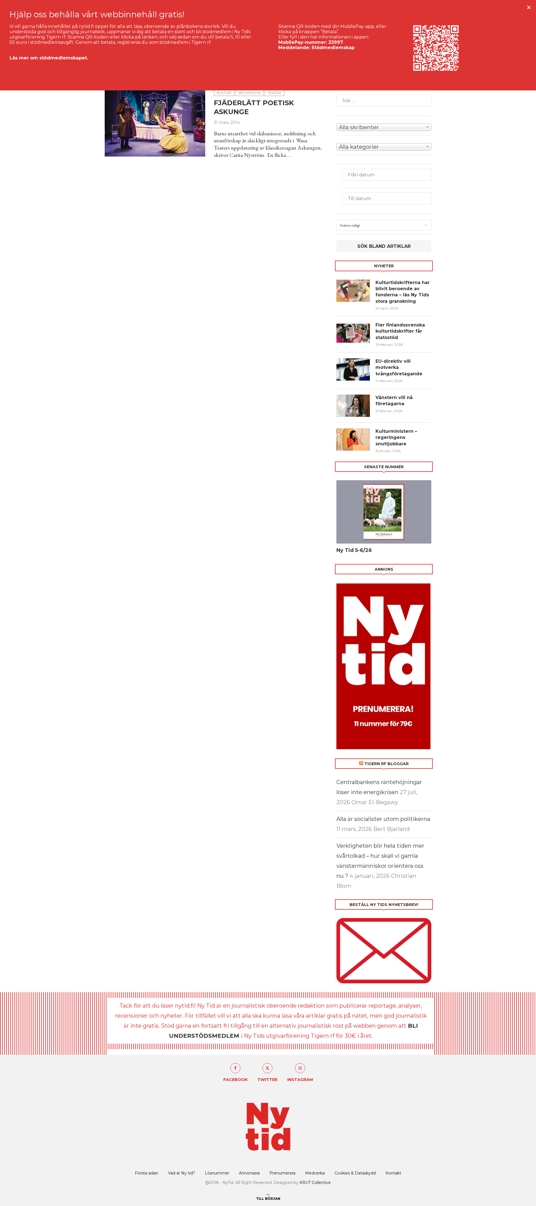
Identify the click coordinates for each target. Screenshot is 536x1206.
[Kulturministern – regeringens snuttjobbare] (353, 439)
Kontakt (393, 1173)
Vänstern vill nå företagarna (394, 400)
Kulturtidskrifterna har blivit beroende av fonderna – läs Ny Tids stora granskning (402, 292)
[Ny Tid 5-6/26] (383, 512)
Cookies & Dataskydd (355, 1173)
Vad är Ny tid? (181, 1173)
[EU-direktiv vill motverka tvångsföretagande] (353, 369)
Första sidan (146, 1173)
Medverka (315, 1173)
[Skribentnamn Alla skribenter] (383, 127)
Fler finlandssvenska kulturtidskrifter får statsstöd (400, 331)
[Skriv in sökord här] (383, 101)
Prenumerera (282, 1173)
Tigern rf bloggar (386, 763)
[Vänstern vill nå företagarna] (353, 406)
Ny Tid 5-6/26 (354, 550)
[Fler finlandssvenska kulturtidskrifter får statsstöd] (353, 333)
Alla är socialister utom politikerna (383, 819)
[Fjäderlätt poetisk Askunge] (155, 123)
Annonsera (249, 1173)
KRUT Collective (315, 1182)
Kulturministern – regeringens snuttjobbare (396, 437)
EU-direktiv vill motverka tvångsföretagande (399, 367)
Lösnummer (217, 1173)
